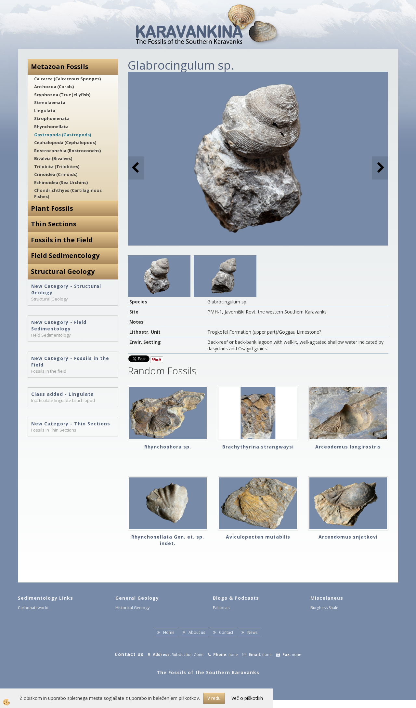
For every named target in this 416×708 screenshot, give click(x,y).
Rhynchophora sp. (167, 447)
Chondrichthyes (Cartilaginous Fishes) (68, 193)
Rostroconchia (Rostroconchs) (67, 151)
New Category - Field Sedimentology (58, 325)
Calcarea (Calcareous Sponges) (67, 79)
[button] (380, 168)
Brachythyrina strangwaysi (258, 447)
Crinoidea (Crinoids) (55, 174)
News (252, 632)
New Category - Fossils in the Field (70, 361)
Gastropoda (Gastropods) (62, 135)
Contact (226, 632)
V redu (214, 698)
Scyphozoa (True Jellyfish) (62, 95)
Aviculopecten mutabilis (258, 537)
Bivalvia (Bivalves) (53, 158)
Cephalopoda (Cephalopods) (65, 142)
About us (196, 632)
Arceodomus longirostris (348, 447)
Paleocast (222, 607)
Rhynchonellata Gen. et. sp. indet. (167, 540)
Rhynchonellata (51, 126)
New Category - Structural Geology (66, 289)
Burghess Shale (324, 607)
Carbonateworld (33, 607)
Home (169, 632)
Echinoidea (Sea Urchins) (61, 182)
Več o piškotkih (247, 698)
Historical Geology (132, 607)
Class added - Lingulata (62, 394)
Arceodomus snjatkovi (348, 537)
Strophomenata (52, 118)
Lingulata (44, 111)
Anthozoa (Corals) (54, 86)
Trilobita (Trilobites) (56, 166)
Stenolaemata (49, 102)
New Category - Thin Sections (70, 424)
